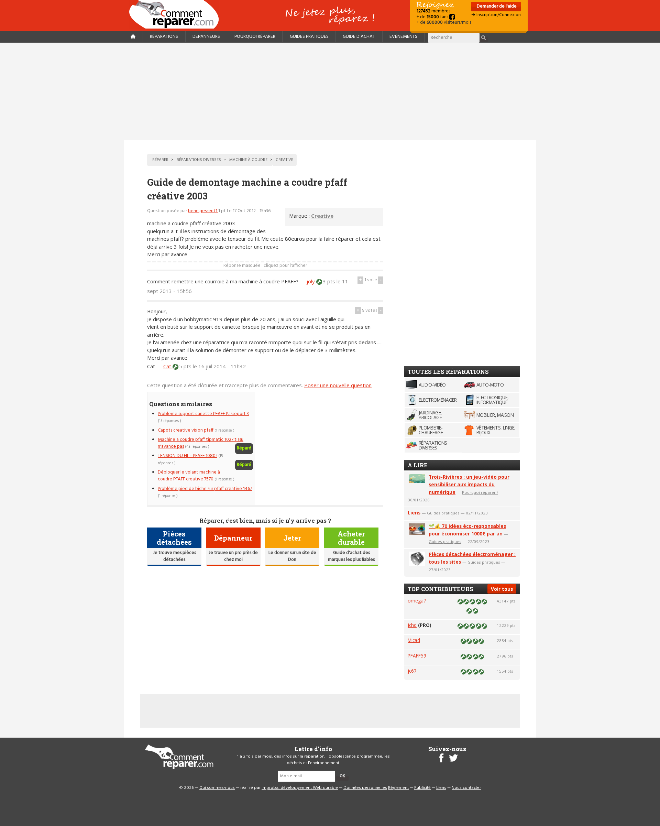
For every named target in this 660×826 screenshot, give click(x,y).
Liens (414, 512)
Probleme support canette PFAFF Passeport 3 (203, 413)
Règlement (398, 787)
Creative (322, 215)
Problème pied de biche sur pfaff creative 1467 (205, 488)
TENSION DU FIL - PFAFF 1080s (187, 455)
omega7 (417, 600)
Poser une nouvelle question (338, 385)
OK (342, 776)
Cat (168, 366)
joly (311, 281)
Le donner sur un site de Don (292, 556)
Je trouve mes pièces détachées (174, 556)
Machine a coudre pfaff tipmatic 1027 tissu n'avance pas (200, 443)
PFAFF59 (417, 655)
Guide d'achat (359, 36)
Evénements (403, 36)
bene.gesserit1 (203, 211)
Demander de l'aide (496, 6)
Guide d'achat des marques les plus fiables (351, 556)
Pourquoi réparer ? (480, 492)
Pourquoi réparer (254, 36)
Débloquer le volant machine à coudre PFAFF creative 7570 (189, 476)
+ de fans (433, 17)
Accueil (176, 14)
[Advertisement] (330, 91)
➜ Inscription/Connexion (496, 15)
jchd (412, 625)
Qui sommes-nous (217, 787)
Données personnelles (365, 787)
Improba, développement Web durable (300, 787)
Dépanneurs (206, 36)
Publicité (422, 787)
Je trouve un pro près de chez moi (233, 556)
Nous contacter (466, 787)
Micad (414, 640)
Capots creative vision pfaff (185, 430)
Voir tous (502, 589)
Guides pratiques (309, 36)
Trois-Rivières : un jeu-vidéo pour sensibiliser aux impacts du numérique (469, 484)
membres (433, 11)
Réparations (164, 36)
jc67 (412, 670)
